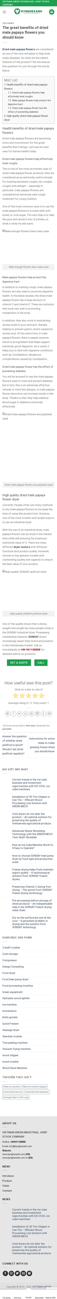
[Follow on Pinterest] (29, 1273)
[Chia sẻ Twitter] (19, 713)
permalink (6, 729)
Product (7, 1180)
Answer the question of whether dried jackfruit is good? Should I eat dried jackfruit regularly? (14, 745)
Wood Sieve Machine (14, 1068)
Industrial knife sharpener (36, 1092)
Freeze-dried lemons (12, 1092)
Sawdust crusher (12, 1036)
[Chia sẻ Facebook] (13, 713)
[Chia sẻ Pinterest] (31, 713)
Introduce (8, 1175)
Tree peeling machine (15, 1042)
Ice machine (9, 1004)
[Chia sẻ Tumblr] (43, 713)
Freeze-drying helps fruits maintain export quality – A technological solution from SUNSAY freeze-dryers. (32, 874)
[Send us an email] (23, 1273)
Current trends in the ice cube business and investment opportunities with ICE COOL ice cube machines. (31, 784)
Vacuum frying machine (16, 1048)
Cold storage (10, 953)
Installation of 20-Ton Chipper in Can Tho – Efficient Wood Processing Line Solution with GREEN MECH (31, 801)
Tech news (8, 23)
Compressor (9, 960)
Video (5, 1185)
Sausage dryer (10, 1030)
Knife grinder (10, 1017)
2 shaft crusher (11, 947)
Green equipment (12, 992)
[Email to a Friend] (25, 713)
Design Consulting (13, 966)
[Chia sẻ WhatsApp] (7, 713)
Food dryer (8, 973)
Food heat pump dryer (15, 979)
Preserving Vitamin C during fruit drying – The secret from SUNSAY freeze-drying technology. (32, 890)
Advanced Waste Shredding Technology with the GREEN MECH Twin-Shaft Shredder (32, 834)
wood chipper (10, 1055)
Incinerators (9, 1011)
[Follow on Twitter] (17, 1273)
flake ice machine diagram (35, 1086)
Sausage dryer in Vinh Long (15, 1097)
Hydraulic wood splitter (16, 998)
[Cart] (51, 12)
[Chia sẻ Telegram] (49, 713)
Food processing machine (17, 985)
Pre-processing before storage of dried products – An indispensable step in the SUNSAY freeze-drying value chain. (32, 905)
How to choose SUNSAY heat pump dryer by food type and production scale (33, 859)
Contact (7, 1190)
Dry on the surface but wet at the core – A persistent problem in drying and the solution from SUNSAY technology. (31, 922)
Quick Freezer (10, 1023)
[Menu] (4, 12)
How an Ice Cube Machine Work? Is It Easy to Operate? (32, 846)
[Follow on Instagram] (11, 1273)
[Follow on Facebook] (5, 1273)
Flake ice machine (11, 1086)
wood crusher (10, 1061)
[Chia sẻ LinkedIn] (37, 713)
